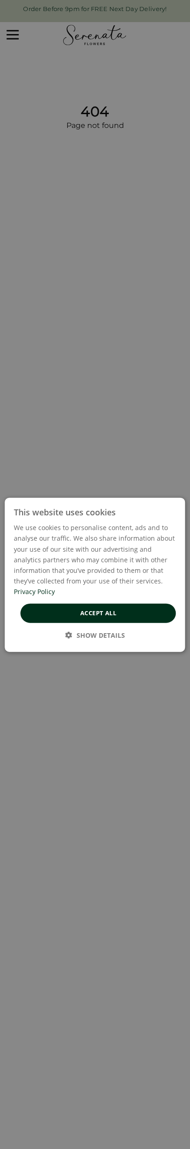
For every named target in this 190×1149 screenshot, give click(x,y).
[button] (95, 634)
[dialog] (95, 574)
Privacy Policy (34, 591)
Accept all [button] (98, 612)
